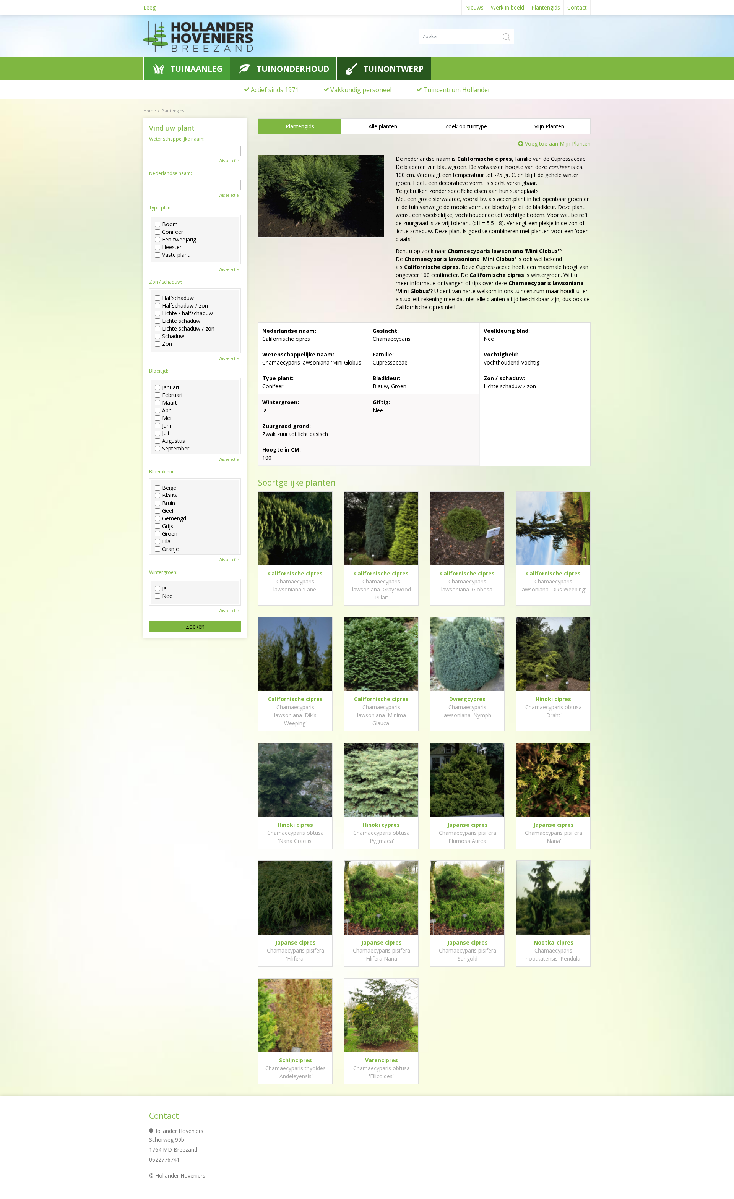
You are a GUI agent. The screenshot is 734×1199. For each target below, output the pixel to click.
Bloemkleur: (162, 472)
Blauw (169, 495)
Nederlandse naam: (170, 173)
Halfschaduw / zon (185, 305)
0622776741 (164, 1159)
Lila (166, 541)
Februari (172, 395)
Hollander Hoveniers (178, 1130)
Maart (169, 402)
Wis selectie (229, 161)
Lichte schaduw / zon (188, 328)
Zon (167, 344)
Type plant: (161, 208)
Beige (169, 488)
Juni (166, 425)
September (175, 448)
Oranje (170, 549)
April (167, 410)
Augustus (173, 441)
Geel (167, 511)
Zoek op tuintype (466, 126)
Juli (165, 433)
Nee (167, 596)
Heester (172, 247)
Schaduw (173, 336)
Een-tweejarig (179, 239)
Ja (164, 588)
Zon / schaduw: (165, 282)
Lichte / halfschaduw (187, 313)
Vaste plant (176, 255)
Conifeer (172, 232)
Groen (169, 533)
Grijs (167, 526)
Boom (170, 224)
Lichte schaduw (181, 321)
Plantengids (300, 126)
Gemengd (174, 518)
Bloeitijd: (158, 371)
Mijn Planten (548, 126)
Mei (166, 418)
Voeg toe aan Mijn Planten (558, 143)
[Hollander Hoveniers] (213, 36)
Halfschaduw (178, 298)
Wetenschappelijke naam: (177, 139)
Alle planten (383, 126)
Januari (170, 387)
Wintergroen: (163, 572)
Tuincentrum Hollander (456, 90)
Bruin (168, 503)
